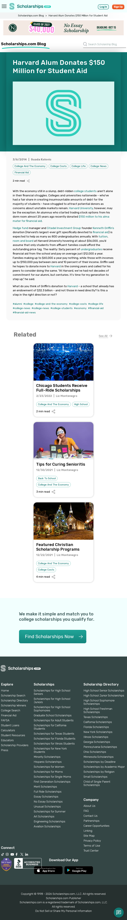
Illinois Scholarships (96, 737)
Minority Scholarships (47, 756)
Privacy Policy (92, 840)
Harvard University (81, 208)
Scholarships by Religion (99, 771)
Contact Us (91, 815)
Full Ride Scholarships (48, 791)
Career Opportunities (96, 825)
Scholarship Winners (13, 705)
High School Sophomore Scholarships (99, 702)
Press (4, 750)
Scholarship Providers (14, 745)
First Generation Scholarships (52, 781)
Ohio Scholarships (95, 751)
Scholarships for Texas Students (54, 733)
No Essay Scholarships (48, 801)
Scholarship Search (13, 695)
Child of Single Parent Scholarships (97, 783)
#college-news (21, 308)
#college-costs (78, 303)
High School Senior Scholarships (104, 690)
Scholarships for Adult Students (54, 720)
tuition (103, 236)
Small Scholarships (95, 776)
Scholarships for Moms (48, 771)
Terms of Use (92, 845)
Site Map (89, 835)
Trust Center (91, 850)
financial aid (100, 232)
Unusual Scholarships (47, 806)
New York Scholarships (98, 732)
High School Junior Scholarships (104, 695)
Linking (88, 830)
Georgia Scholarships (97, 742)
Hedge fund (20, 228)
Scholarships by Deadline (100, 761)
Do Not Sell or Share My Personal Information (63, 911)
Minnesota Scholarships (99, 756)
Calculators (8, 730)
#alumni (17, 303)
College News (98, 166)
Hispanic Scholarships (48, 761)
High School (81, 404)
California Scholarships (98, 722)
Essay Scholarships (46, 796)
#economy (80, 308)
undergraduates (91, 249)
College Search (10, 710)
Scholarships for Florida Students (54, 738)
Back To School (47, 478)
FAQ (86, 810)
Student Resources (13, 735)
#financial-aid (96, 308)
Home (5, 690)
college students (85, 191)
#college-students (61, 308)
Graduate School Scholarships (53, 715)
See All (103, 336)
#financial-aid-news (24, 312)
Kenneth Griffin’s (103, 228)
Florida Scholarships (96, 727)
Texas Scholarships (96, 717)
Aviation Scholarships (47, 826)
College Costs (58, 166)
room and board (23, 240)
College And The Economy (30, 166)
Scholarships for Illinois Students (54, 743)
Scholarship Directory (14, 700)
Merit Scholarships (45, 786)
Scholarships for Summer (49, 811)
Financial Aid (22, 172)
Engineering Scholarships (49, 821)
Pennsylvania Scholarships (100, 746)
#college (28, 303)
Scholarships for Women (49, 766)
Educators (7, 740)
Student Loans (10, 725)
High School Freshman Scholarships (98, 710)
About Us (89, 805)
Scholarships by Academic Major (104, 766)
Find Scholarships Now (49, 636)
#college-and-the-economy (51, 303)
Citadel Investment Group (64, 228)
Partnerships (92, 820)
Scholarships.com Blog (31, 15)
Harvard (55, 266)
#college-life (95, 303)
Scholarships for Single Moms (52, 776)
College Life (79, 166)
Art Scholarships (44, 816)
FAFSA (5, 720)
